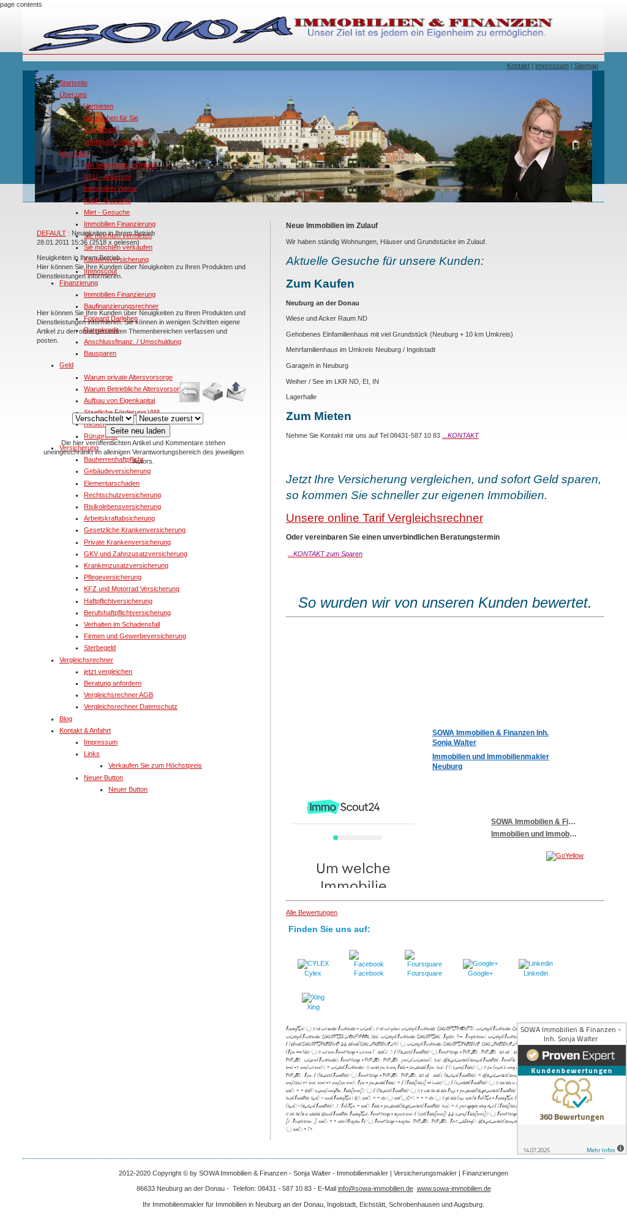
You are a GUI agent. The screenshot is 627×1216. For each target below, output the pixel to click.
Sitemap (586, 65)
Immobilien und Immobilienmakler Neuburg (490, 761)
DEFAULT (51, 233)
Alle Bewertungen (311, 912)
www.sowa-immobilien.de (454, 1188)
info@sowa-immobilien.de (375, 1188)
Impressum (552, 65)
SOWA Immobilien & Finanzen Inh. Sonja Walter (490, 737)
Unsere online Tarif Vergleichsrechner (384, 517)
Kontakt (518, 65)
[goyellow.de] (511, 856)
